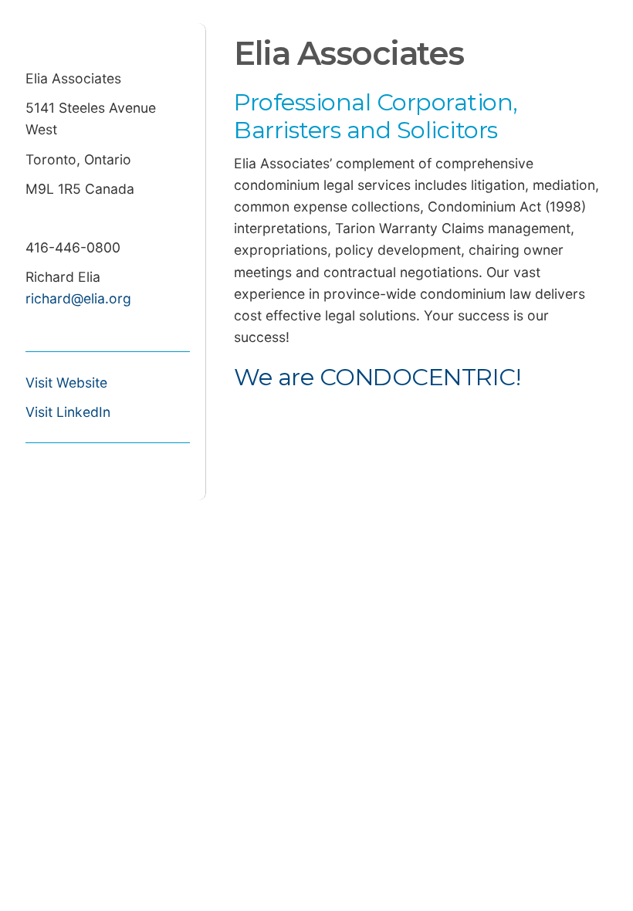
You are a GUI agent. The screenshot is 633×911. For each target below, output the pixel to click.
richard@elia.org (78, 298)
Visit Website (66, 382)
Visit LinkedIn (67, 412)
